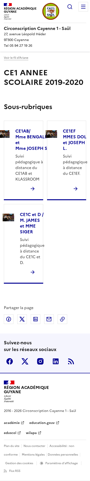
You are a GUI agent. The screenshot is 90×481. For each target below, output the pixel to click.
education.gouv (42, 422)
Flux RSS (14, 471)
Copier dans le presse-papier (62, 319)
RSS (71, 361)
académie (12, 422)
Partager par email (49, 319)
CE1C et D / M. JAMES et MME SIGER (32, 223)
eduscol (10, 432)
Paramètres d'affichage (61, 463)
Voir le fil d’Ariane (16, 58)
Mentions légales (33, 454)
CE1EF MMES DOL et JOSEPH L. (74, 140)
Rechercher (70, 7)
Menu (83, 7)
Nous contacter (34, 446)
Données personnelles (63, 454)
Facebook (9, 361)
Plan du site (11, 446)
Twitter (25, 361)
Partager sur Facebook (8, 319)
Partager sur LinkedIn (35, 319)
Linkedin (55, 361)
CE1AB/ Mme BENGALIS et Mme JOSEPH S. (32, 140)
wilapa (31, 432)
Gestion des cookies (19, 463)
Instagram (40, 361)
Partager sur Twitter (22, 319)
